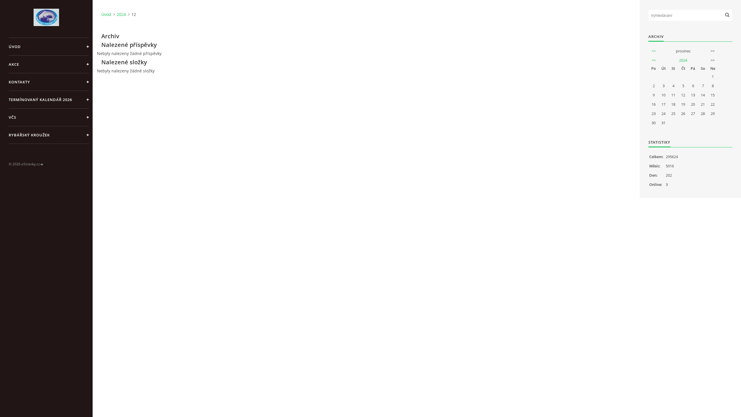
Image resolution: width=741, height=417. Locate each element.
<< (654, 51)
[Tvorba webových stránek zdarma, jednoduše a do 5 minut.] (42, 164)
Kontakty (19, 82)
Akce (14, 64)
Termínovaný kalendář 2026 (40, 99)
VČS (12, 117)
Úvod (15, 46)
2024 (121, 14)
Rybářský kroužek (29, 135)
